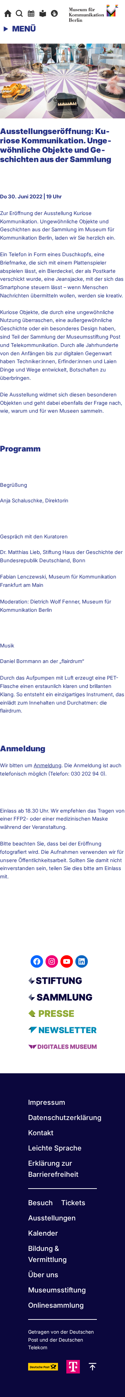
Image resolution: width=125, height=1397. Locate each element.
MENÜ (24, 28)
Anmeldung (47, 765)
